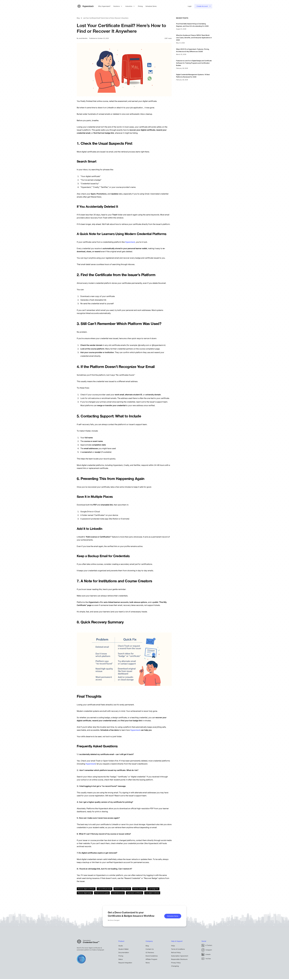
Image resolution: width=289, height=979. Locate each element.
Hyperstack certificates (134, 893)
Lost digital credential (152, 893)
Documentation (123, 952)
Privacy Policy (176, 963)
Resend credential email (122, 889)
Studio (120, 946)
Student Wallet (123, 949)
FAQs (173, 946)
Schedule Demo (151, 6)
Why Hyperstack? (104, 6)
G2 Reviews (150, 952)
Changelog (175, 966)
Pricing (140, 6)
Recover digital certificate (86, 889)
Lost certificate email (104, 889)
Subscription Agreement (179, 956)
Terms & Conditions (178, 949)
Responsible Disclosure (179, 959)
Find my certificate (139, 889)
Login (190, 6)
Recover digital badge (85, 893)
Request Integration (125, 963)
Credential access (118, 893)
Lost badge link (153, 889)
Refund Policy (176, 952)
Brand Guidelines (152, 956)
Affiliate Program (151, 959)
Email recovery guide (102, 893)
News (148, 963)
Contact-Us (150, 949)
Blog (147, 946)
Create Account (202, 6)
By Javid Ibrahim (82, 38)
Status (120, 959)
